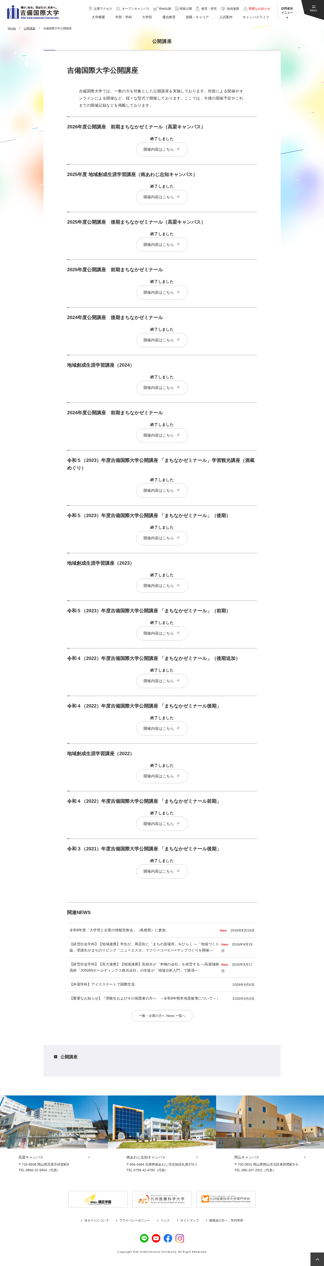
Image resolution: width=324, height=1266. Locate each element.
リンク (165, 1220)
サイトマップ (189, 1220)
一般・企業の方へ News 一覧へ (162, 1016)
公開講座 (69, 1056)
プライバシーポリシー (134, 1220)
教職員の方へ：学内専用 (226, 1220)
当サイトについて (96, 1220)
